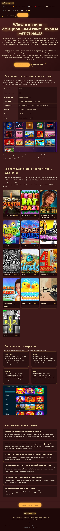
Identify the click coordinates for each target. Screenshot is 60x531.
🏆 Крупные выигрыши (19, 6)
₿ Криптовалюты (50, 6)
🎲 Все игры (25, 10)
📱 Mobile (15, 10)
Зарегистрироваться (30, 505)
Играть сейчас (22, 65)
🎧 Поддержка (6, 6)
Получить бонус (38, 64)
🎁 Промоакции (39, 6)
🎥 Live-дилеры (6, 10)
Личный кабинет (9, 15)
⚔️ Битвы (30, 6)
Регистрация (23, 15)
